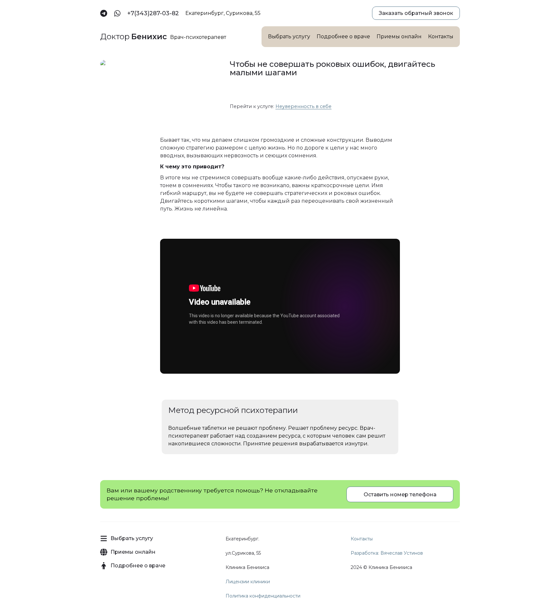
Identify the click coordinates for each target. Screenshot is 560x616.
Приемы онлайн (399, 36)
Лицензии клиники (248, 582)
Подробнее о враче (343, 36)
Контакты (440, 36)
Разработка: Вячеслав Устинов (387, 553)
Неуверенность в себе (303, 106)
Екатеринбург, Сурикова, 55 (223, 13)
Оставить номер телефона (400, 494)
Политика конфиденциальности (263, 596)
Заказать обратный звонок (416, 13)
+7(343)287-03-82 (153, 13)
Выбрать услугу (289, 36)
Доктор (133, 37)
